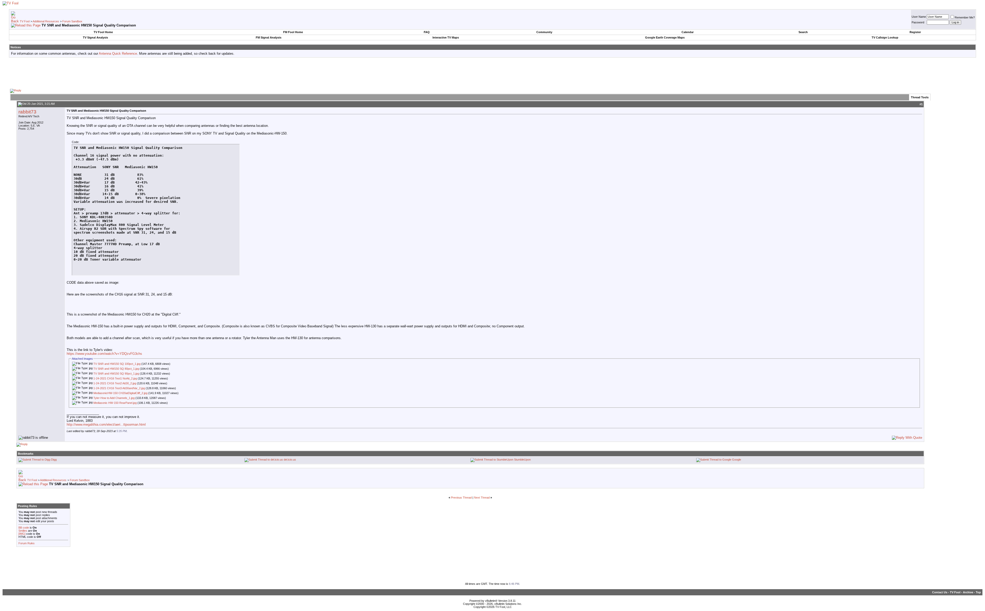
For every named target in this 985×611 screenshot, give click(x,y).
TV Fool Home (103, 32)
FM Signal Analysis (268, 37)
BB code (23, 527)
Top (978, 592)
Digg (54, 459)
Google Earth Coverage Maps (665, 37)
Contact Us (939, 592)
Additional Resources (46, 21)
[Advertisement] (492, 72)
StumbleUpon (522, 459)
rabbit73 (27, 111)
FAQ (427, 32)
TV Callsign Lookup (885, 37)
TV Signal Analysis (95, 37)
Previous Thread (461, 497)
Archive (968, 592)
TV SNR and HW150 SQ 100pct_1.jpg (117, 363)
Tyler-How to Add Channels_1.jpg (114, 397)
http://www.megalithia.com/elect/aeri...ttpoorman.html (106, 424)
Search (803, 32)
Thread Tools (920, 97)
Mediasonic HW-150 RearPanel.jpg (115, 402)
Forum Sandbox (72, 21)
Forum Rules (26, 543)
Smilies (22, 530)
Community (544, 32)
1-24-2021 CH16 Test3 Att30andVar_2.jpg (119, 388)
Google (736, 459)
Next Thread (482, 497)
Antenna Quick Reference (118, 53)
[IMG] (21, 533)
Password (918, 22)
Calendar (688, 32)
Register (915, 32)
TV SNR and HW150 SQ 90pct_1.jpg (116, 373)
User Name (919, 16)
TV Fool (24, 21)
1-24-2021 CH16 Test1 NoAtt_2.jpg (115, 378)
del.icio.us (290, 459)
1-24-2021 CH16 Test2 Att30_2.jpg (114, 383)
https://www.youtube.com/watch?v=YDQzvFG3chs (104, 354)
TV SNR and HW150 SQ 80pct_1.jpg (116, 368)
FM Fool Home (293, 32)
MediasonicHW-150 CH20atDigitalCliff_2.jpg (120, 393)
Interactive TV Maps (445, 37)
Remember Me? (965, 17)
